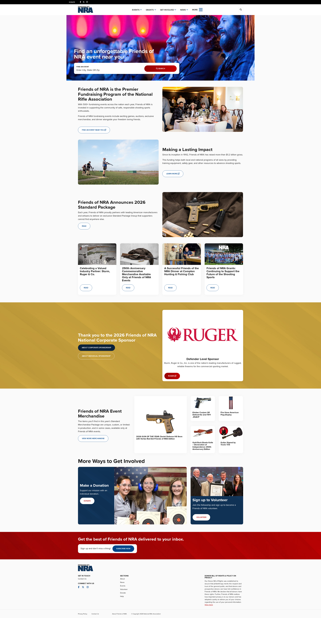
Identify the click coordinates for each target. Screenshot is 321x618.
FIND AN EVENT (82, 67)
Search (161, 69)
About (122, 579)
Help (122, 596)
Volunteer (124, 589)
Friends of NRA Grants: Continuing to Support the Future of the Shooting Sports (223, 273)
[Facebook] (80, 2)
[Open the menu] (200, 9)
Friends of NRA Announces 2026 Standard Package (111, 205)
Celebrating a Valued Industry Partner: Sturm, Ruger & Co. (95, 271)
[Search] (240, 9)
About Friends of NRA (119, 614)
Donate (72, 2)
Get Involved (167, 10)
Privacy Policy (82, 614)
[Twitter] (84, 2)
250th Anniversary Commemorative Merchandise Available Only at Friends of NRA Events (136, 274)
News (183, 10)
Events (136, 10)
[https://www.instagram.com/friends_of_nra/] (87, 2)
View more (209, 605)
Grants (150, 10)
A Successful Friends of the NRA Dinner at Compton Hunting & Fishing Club (181, 271)
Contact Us (82, 579)
